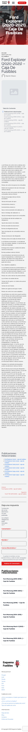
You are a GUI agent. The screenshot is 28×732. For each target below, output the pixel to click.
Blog (3, 715)
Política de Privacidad (7, 719)
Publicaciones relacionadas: (12, 111)
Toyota (3, 681)
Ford (3, 685)
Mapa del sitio (5, 713)
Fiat (3, 683)
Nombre (5, 540)
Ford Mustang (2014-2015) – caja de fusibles (14, 124)
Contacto (4, 717)
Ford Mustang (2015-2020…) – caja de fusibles (14, 130)
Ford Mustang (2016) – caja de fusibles (13, 120)
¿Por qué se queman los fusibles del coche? (13, 703)
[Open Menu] (13, 3)
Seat (3, 687)
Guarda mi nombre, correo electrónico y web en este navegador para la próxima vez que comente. (14, 557)
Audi (3, 677)
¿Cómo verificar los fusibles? (9, 701)
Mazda (3, 679)
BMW (3, 690)
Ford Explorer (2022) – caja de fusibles (15, 459)
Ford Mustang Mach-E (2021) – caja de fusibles (13, 127)
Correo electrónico (9, 548)
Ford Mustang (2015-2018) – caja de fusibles (14, 114)
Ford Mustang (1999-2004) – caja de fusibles (14, 117)
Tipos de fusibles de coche (9, 705)
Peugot (4, 675)
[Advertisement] (14, 148)
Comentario (6, 529)
